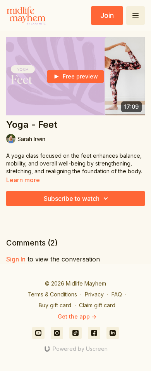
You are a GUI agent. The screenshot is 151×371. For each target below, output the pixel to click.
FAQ (117, 294)
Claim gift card (97, 305)
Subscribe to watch (72, 198)
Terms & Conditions (52, 294)
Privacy (94, 294)
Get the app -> (77, 316)
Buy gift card (55, 305)
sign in (16, 259)
